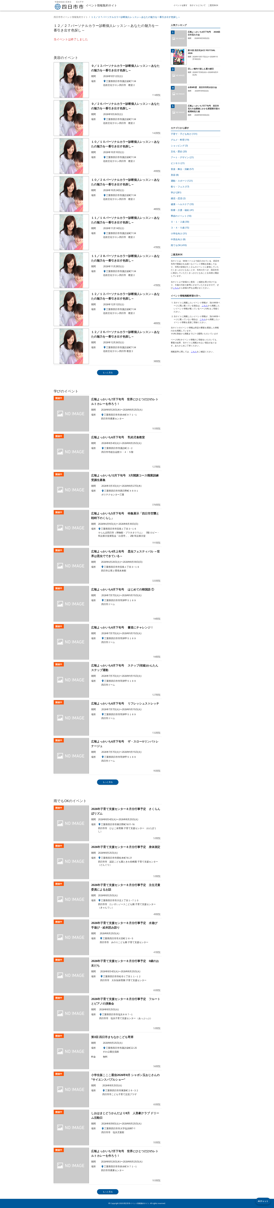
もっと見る (108, 372)
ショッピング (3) (179, 145)
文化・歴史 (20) (179, 151)
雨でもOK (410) (179, 245)
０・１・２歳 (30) (180, 221)
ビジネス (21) (178, 163)
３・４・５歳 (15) (180, 227)
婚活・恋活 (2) (178, 198)
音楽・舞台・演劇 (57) (182, 169)
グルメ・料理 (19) (180, 139)
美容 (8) (175, 174)
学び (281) (176, 192)
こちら (176, 287)
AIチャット (263, 1201)
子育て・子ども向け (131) (184, 133)
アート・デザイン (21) (182, 157)
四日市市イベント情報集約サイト (71, 17)
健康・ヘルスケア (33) (182, 204)
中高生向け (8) (178, 239)
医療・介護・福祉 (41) (182, 210)
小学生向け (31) (179, 233)
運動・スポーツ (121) (182, 180)
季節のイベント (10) (181, 215)
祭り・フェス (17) (180, 186)
